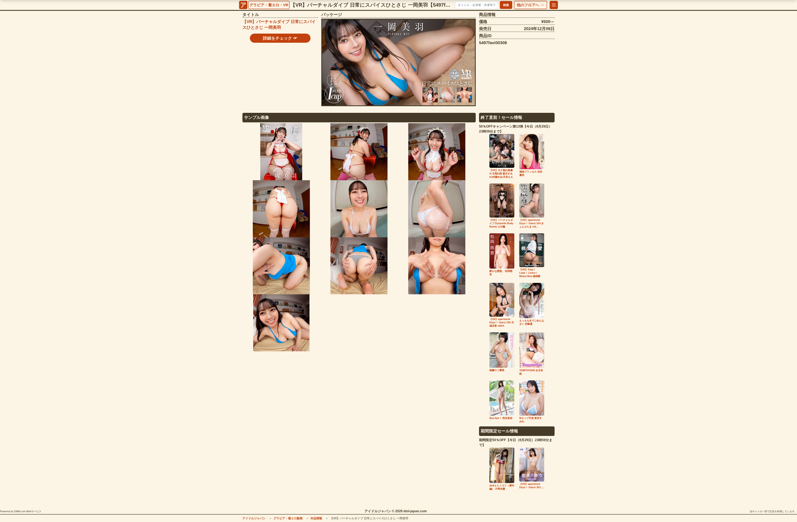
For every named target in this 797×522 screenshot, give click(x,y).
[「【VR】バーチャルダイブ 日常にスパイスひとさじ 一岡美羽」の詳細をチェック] (398, 62)
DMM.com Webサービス (27, 511)
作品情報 (316, 518)
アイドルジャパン (254, 518)
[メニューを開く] (554, 5)
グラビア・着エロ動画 (288, 518)
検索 (506, 5)
